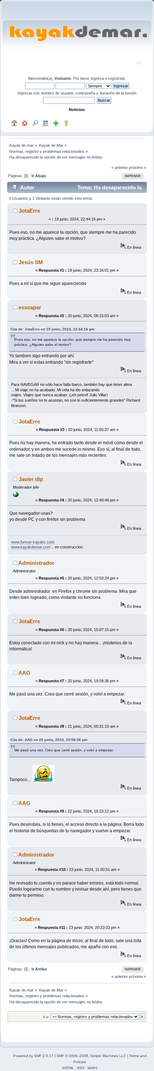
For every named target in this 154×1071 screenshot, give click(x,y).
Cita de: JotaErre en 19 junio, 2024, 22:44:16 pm (52, 329)
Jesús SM (31, 262)
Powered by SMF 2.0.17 (33, 1056)
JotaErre (29, 211)
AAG (24, 673)
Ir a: (46, 1017)
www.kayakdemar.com (30, 547)
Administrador (36, 563)
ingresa (97, 78)
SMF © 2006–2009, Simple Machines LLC (91, 1056)
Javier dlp (31, 479)
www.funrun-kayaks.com (32, 542)
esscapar (30, 307)
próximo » (137, 167)
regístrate (116, 78)
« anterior (119, 167)
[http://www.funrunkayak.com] (16, 496)
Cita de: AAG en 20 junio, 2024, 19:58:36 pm (48, 740)
